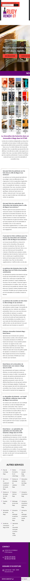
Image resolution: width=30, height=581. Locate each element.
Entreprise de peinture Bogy (24, 494)
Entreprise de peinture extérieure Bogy (24, 504)
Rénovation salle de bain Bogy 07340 (24, 482)
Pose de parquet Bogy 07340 (23, 473)
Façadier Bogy (5, 502)
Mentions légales (23, 579)
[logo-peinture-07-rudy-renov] (10, 12)
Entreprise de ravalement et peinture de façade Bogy (6, 484)
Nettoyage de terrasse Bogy (15, 503)
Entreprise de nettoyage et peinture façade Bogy (24, 515)
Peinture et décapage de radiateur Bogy (15, 483)
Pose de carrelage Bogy (5, 472)
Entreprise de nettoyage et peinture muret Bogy (15, 515)
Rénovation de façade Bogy (6, 512)
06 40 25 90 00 (18, 1)
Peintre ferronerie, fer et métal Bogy (15, 473)
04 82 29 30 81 (7, 1)
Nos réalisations (10, 56)
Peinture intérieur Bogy (14, 494)
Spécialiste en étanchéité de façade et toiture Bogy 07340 (15, 529)
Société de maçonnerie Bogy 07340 (6, 525)
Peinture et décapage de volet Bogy (6, 495)
